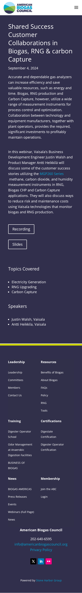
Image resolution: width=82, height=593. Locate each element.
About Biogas (49, 380)
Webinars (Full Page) (21, 512)
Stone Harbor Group (49, 580)
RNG (44, 403)
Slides (17, 244)
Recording (21, 229)
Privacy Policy (41, 549)
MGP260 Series (52, 173)
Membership (50, 479)
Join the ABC (48, 489)
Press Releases (17, 496)
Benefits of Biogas (52, 372)
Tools (44, 410)
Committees (15, 380)
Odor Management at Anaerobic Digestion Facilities (20, 450)
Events (12, 504)
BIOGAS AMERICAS (20, 489)
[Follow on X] (33, 561)
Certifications (51, 421)
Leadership (16, 362)
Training (14, 421)
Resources (48, 362)
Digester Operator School (19, 434)
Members (14, 387)
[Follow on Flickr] (49, 561)
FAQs (44, 387)
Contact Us (15, 395)
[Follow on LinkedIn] (41, 561)
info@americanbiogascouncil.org (41, 544)
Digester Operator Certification (52, 447)
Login (44, 496)
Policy (44, 395)
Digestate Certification (48, 434)
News (12, 479)
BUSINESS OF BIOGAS (16, 465)
